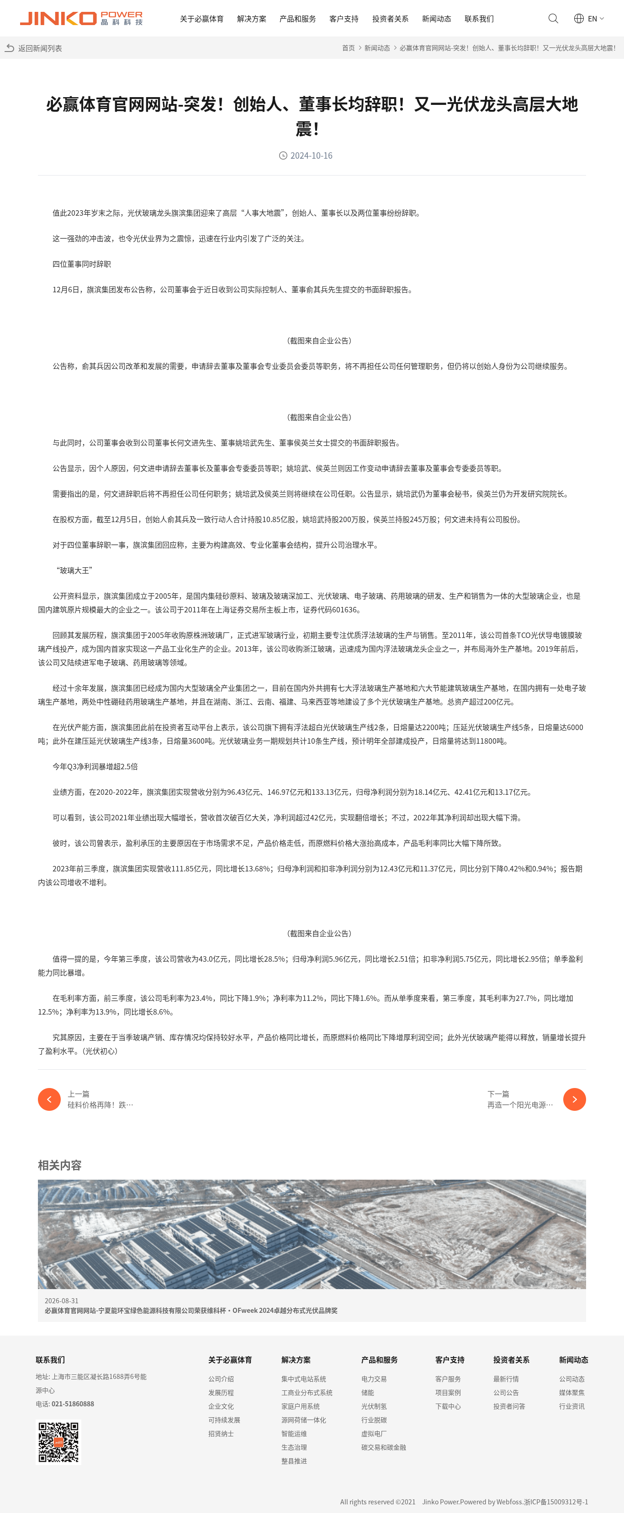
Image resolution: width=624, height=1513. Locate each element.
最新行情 (506, 1378)
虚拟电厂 (374, 1433)
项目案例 (448, 1392)
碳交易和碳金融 (383, 1446)
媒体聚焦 (572, 1392)
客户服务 (448, 1378)
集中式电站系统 (303, 1378)
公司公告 (506, 1392)
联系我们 (479, 18)
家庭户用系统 (300, 1405)
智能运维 (294, 1433)
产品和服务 (298, 18)
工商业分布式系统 (307, 1392)
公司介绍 (221, 1378)
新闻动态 (436, 18)
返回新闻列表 (40, 47)
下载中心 (448, 1405)
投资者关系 (390, 18)
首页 (348, 47)
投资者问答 (509, 1405)
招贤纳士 (221, 1433)
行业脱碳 (374, 1419)
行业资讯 (572, 1405)
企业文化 (221, 1405)
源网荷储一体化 (303, 1419)
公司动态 (572, 1378)
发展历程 (221, 1392)
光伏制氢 (374, 1405)
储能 (367, 1392)
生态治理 (294, 1446)
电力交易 (374, 1378)
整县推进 (294, 1460)
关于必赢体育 (202, 18)
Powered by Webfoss (491, 1501)
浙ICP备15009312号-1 (556, 1501)
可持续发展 (224, 1419)
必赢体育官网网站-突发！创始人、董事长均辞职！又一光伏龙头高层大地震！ (509, 47)
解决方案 (251, 18)
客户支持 (344, 18)
